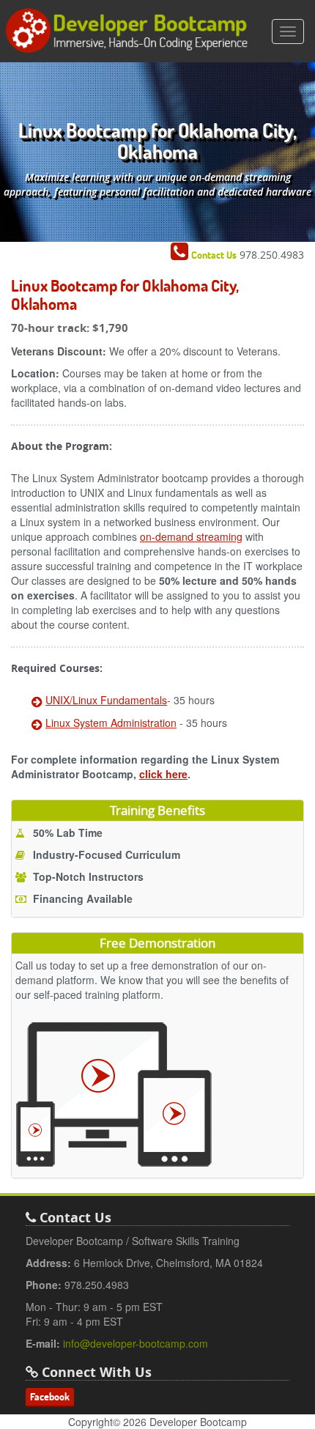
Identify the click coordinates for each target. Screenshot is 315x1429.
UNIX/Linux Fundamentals (106, 700)
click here (163, 774)
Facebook (50, 1396)
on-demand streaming (191, 536)
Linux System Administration (111, 722)
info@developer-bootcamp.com (135, 1343)
